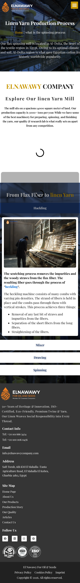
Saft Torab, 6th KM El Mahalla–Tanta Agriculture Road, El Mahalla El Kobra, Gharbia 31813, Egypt (25, 471)
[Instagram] (24, 538)
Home (19, 32)
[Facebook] (5, 538)
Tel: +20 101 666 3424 (14, 434)
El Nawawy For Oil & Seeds (39, 567)
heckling (11, 287)
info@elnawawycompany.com (20, 453)
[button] (74, 5)
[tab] (40, 345)
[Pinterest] (33, 538)
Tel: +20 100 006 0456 (15, 439)
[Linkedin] (14, 538)
